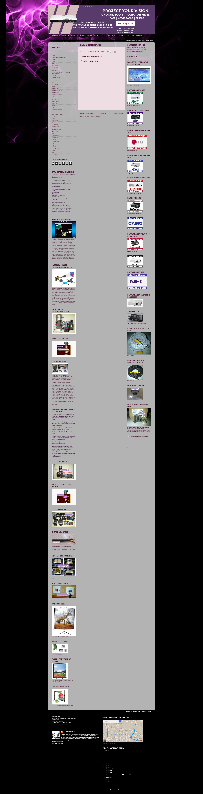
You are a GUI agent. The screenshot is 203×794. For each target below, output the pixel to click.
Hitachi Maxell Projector (57, 99)
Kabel (53, 116)
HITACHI (54, 98)
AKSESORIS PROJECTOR (58, 57)
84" (52, 52)
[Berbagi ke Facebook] (115, 52)
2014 (106, 779)
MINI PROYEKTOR (56, 129)
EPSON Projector (56, 77)
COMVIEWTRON (56, 35)
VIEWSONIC (55, 154)
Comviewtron (55, 65)
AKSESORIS (74, 35)
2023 (106, 750)
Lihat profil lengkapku (57, 743)
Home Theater (55, 101)
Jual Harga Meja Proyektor (58, 113)
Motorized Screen (56, 131)
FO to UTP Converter (57, 84)
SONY (53, 150)
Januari (108, 777)
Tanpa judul (109, 770)
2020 (106, 757)
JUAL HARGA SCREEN (57, 114)
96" (52, 54)
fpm (105, 789)
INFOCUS (54, 105)
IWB (133, 35)
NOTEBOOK (97, 35)
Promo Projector (56, 148)
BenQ (53, 59)
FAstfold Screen (56, 80)
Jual (53, 111)
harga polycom (55, 92)
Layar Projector (55, 120)
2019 (106, 759)
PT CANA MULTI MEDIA (69, 731)
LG (52, 122)
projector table (55, 143)
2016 (106, 765)
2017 (106, 763)
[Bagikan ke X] (113, 52)
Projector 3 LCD (56, 141)
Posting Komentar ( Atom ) (93, 116)
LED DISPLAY (121, 35)
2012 (106, 784)
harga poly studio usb (57, 90)
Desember (109, 768)
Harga (53, 86)
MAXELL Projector (56, 128)
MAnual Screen (55, 126)
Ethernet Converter (56, 79)
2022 (106, 753)
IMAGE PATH (55, 103)
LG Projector (55, 124)
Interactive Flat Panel (57, 109)
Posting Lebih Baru (86, 113)
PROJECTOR (65, 35)
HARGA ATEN (55, 88)
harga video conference (57, 96)
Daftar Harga (55, 67)
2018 (106, 761)
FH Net (53, 82)
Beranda (103, 113)
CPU (104, 35)
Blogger (118, 789)
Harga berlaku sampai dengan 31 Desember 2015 (118, 774)
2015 (106, 767)
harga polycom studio (57, 94)
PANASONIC (55, 137)
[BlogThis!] (110, 52)
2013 (106, 781)
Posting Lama (118, 113)
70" (52, 50)
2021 (106, 755)
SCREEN (82, 35)
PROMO (54, 146)
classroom (54, 63)
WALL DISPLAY (112, 35)
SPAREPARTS (139, 35)
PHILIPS (54, 139)
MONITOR (89, 35)
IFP (128, 35)
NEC (53, 133)
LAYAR (53, 118)
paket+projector (55, 135)
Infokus (53, 107)
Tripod (53, 152)
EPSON (54, 75)
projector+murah (56, 145)
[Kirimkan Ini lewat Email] (108, 52)
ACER (53, 55)
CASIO (53, 61)
